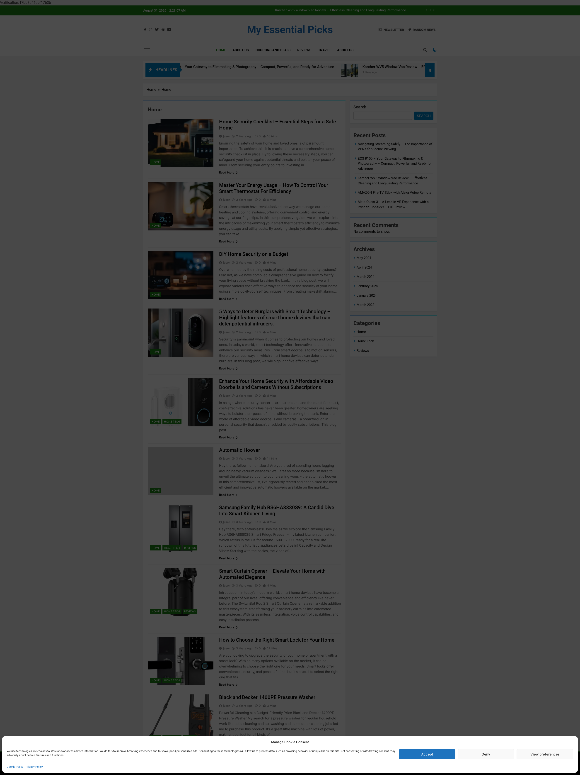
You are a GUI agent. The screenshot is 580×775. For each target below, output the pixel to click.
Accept (427, 754)
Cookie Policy (15, 766)
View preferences (545, 754)
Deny (486, 754)
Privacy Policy (34, 766)
